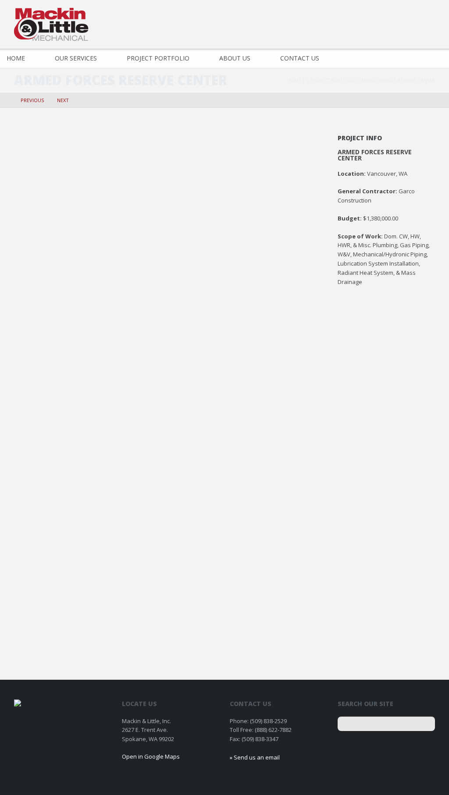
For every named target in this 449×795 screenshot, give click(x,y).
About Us (234, 58)
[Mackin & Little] (51, 24)
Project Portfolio (158, 58)
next (63, 100)
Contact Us (299, 58)
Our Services (76, 58)
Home (294, 80)
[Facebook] (427, 21)
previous (32, 100)
